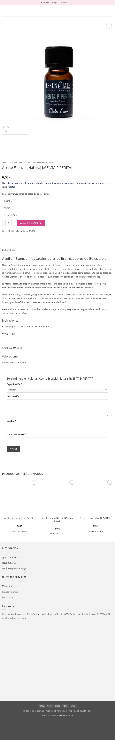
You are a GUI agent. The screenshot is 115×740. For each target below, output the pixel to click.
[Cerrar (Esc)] (29, 722)
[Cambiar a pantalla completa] (12, 722)
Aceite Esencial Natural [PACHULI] (19, 518)
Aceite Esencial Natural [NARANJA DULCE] (57, 519)
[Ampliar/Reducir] (3, 722)
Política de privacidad (56, 711)
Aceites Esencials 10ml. (43, 162)
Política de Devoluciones (81, 711)
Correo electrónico (16, 434)
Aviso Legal (7, 597)
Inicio (4, 162)
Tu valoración (14, 396)
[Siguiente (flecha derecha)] (12, 735)
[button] (4, 10)
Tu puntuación (14, 384)
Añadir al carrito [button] (19, 531)
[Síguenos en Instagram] (72, 2)
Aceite (7, 265)
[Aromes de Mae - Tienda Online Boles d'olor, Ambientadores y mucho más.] (57, 10)
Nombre (11, 421)
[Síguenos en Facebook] (69, 2)
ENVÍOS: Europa (9, 563)
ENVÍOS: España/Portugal (14, 569)
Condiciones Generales (33, 711)
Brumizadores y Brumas (20, 162)
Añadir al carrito (31, 223)
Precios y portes (10, 592)
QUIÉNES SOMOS (10, 557)
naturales (39, 265)
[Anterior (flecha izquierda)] (3, 735)
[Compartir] (21, 722)
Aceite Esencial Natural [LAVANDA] (95, 518)
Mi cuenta (7, 586)
